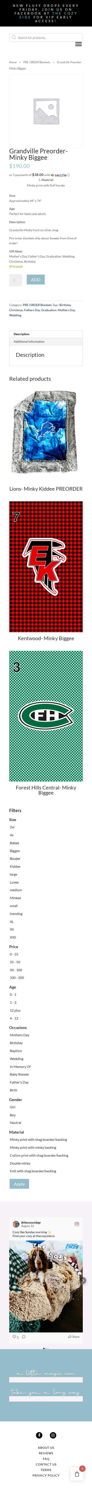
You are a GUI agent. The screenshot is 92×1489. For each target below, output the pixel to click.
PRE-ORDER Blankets (36, 62)
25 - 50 (15, 962)
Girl (12, 1107)
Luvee (14, 882)
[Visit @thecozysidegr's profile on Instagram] (17, 1224)
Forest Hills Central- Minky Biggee (46, 790)
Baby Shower (19, 1074)
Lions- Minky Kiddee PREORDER (46, 488)
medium (16, 890)
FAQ (46, 1459)
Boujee (15, 858)
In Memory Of (20, 1066)
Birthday (65, 305)
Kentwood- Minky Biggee (46, 638)
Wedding (15, 315)
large (13, 874)
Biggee (15, 851)
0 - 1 (13, 994)
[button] (46, 175)
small (14, 906)
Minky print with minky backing (33, 1147)
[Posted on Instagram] (76, 1224)
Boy (13, 1115)
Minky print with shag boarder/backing (38, 1139)
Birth (13, 1090)
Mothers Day (66, 310)
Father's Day (19, 1082)
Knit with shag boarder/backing (33, 1171)
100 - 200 (17, 977)
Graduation (48, 310)
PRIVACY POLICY (46, 1475)
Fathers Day (32, 310)
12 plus (15, 1010)
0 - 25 (14, 954)
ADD (35, 279)
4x (11, 835)
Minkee (15, 898)
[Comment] (22, 1337)
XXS (13, 937)
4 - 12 (14, 1018)
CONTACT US (46, 1464)
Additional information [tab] (29, 341)
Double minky (20, 1163)
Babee (14, 843)
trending (16, 914)
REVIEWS (46, 1453)
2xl (12, 827)
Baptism (16, 1051)
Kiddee (15, 866)
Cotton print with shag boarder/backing (39, 1155)
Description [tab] (21, 334)
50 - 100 (16, 970)
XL (12, 921)
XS (12, 929)
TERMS (46, 1470)
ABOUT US (46, 1447)
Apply (19, 1183)
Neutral (15, 1122)
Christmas (16, 310)
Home (13, 62)
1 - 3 (13, 1002)
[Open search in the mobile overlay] (46, 37)
